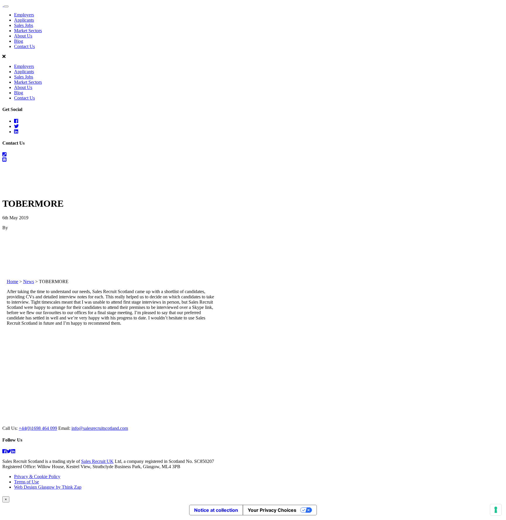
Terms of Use (26, 481)
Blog (18, 41)
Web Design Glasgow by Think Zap (47, 487)
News (28, 281)
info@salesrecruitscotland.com (99, 428)
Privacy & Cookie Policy (37, 476)
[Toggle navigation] (6, 6)
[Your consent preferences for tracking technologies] (495, 509)
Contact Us (24, 46)
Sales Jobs (23, 25)
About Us (23, 35)
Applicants (24, 20)
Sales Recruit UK (97, 461)
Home (12, 281)
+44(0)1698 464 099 (38, 428)
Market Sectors (28, 30)
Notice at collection (216, 510)
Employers (24, 14)
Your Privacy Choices (272, 510)
